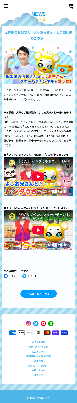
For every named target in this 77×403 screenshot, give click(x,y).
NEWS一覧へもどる (39, 293)
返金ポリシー (38, 351)
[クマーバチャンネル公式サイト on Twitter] (35, 323)
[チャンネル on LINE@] (51, 323)
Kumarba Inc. (40, 398)
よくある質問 (38, 342)
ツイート (32, 276)
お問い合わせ (38, 370)
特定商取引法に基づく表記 (38, 356)
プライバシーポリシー (38, 365)
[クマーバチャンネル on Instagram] (28, 323)
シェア (12, 276)
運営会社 (38, 375)
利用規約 (38, 360)
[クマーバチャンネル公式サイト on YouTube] (43, 323)
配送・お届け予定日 (38, 347)
